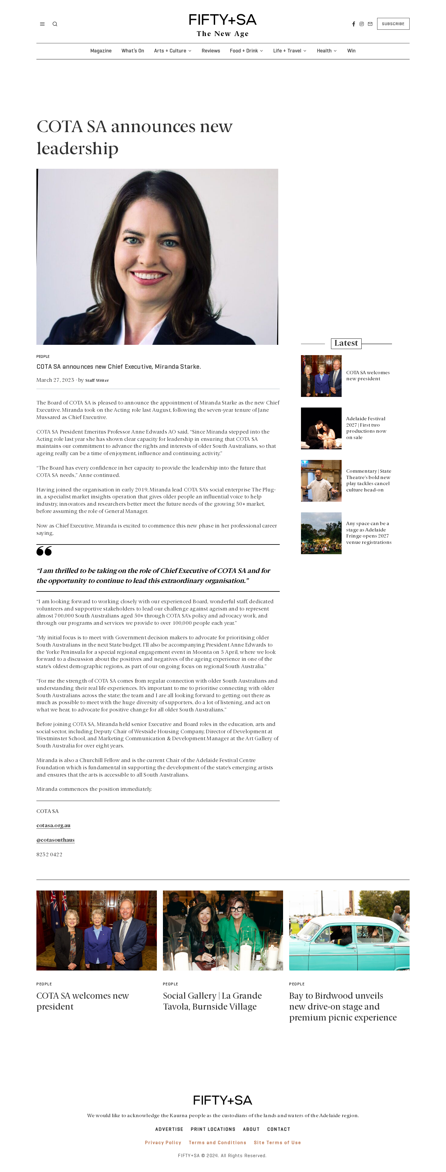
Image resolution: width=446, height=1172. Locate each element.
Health (324, 51)
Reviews (211, 51)
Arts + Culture (170, 51)
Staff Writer (97, 381)
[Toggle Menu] (42, 24)
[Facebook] (354, 24)
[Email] (370, 24)
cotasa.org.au (53, 825)
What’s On (132, 51)
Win (351, 51)
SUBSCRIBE (393, 24)
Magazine (101, 51)
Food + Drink (244, 51)
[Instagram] (361, 24)
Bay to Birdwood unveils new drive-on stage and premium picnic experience (343, 1007)
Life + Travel (287, 51)
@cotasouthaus (55, 840)
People (42, 357)
